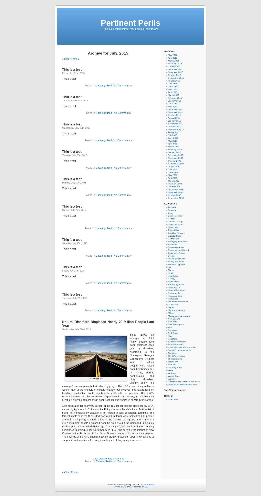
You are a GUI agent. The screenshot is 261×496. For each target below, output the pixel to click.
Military (171, 313)
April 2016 (172, 58)
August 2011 (174, 118)
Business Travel (175, 216)
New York (172, 322)
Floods (171, 270)
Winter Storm (174, 376)
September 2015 (176, 78)
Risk (170, 336)
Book (170, 213)
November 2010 (175, 124)
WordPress (149, 484)
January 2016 (174, 66)
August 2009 (174, 166)
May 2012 (172, 106)
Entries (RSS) (119, 487)
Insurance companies (178, 302)
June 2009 (173, 172)
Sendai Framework (177, 342)
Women (171, 379)
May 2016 (172, 55)
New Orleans (174, 319)
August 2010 (174, 132)
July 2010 (172, 135)
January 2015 (174, 101)
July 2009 (172, 169)
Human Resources (176, 290)
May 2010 (172, 141)
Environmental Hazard (178, 250)
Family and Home (176, 261)
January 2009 (174, 186)
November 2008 (175, 192)
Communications (176, 224)
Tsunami (172, 364)
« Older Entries (70, 59)
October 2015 (174, 75)
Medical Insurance (176, 310)
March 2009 (173, 181)
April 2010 (172, 144)
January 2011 (174, 121)
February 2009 (175, 184)
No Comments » (123, 85)
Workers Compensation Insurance (184, 382)
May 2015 (172, 89)
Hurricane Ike (174, 293)
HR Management (176, 284)
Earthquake (173, 239)
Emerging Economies (178, 241)
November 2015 (175, 72)
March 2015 (173, 95)
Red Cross (173, 333)
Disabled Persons (176, 233)
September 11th (175, 344)
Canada (172, 219)
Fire (169, 267)
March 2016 (173, 61)
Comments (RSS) (139, 487)
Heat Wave (173, 276)
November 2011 (175, 112)
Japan (171, 307)
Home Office (174, 281)
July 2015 (172, 84)
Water (171, 370)
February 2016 (175, 64)
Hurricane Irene (175, 296)
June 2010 (173, 138)
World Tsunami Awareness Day (182, 384)
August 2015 (174, 81)
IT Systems (173, 304)
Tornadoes (173, 362)
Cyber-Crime (173, 230)
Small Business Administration (182, 347)
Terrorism (172, 353)
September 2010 (176, 129)
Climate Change (175, 221)
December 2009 (175, 155)
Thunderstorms (175, 359)
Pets (170, 327)
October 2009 (174, 161)
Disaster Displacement (111, 458)
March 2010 (173, 146)
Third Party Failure (176, 356)
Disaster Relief (104, 461)
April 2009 (172, 178)
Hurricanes (173, 299)
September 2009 (176, 164)
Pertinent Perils (130, 22)
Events (171, 256)
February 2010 (175, 149)
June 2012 (173, 104)
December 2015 (175, 69)
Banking (172, 210)
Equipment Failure (176, 253)
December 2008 (175, 189)
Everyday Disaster (176, 259)
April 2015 (172, 92)
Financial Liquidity (176, 264)
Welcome (172, 373)
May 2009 (172, 175)
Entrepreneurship (176, 247)
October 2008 (174, 195)
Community (173, 227)
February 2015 (175, 98)
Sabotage (172, 339)
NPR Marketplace (176, 324)
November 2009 (175, 158)
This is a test (72, 69)
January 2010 (174, 152)
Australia (172, 207)
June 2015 (173, 86)
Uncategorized (104, 85)
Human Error (174, 287)
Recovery (172, 330)
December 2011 (175, 109)
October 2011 (174, 115)
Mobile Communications (179, 316)
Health (171, 273)
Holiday (171, 279)
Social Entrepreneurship (179, 350)
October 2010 (174, 126)
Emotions (172, 244)
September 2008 (176, 198)
